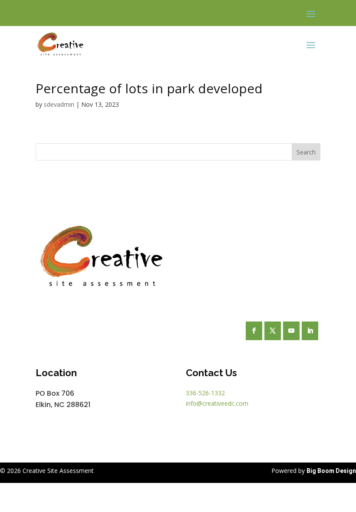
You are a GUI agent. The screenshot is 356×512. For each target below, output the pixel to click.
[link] (60, 44)
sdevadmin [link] (59, 104)
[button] (311, 13)
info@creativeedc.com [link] (217, 403)
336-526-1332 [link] (205, 393)
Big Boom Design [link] (331, 470)
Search (306, 152)
